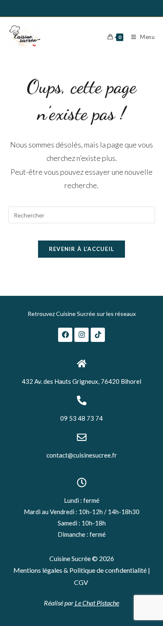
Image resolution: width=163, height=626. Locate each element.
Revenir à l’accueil (82, 249)
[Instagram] (81, 335)
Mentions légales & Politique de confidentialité (80, 570)
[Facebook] (65, 335)
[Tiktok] (98, 335)
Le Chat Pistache (96, 603)
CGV (81, 582)
